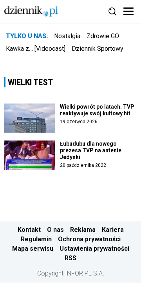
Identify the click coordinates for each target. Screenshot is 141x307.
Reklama (83, 229)
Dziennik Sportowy (97, 48)
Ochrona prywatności (89, 239)
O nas (55, 229)
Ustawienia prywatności (94, 248)
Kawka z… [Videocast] (35, 48)
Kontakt (29, 229)
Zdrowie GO (103, 36)
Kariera (113, 229)
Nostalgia (67, 36)
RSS (70, 258)
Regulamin (36, 239)
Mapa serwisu (32, 248)
